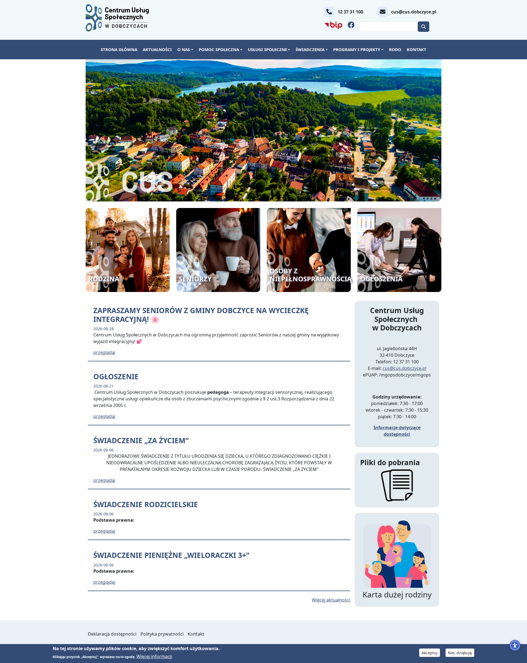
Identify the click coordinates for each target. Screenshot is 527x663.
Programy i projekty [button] (356, 49)
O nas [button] (183, 49)
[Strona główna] (119, 18)
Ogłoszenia (381, 278)
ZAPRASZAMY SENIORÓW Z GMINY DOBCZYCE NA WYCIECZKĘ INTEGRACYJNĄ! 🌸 (201, 314)
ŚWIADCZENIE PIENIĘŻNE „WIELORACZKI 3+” (171, 555)
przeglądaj (104, 352)
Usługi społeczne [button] (267, 49)
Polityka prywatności (162, 634)
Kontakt (416, 49)
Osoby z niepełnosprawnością (311, 274)
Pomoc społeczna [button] (219, 49)
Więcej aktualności (331, 600)
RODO (395, 49)
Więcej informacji (154, 656)
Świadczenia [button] (310, 49)
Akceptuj (430, 652)
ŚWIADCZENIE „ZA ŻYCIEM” (141, 440)
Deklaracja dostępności (112, 634)
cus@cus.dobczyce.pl (404, 368)
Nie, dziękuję (460, 652)
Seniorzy (195, 278)
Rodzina (103, 278)
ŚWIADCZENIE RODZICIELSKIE (145, 504)
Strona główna (119, 49)
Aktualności (157, 49)
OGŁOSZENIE (116, 376)
